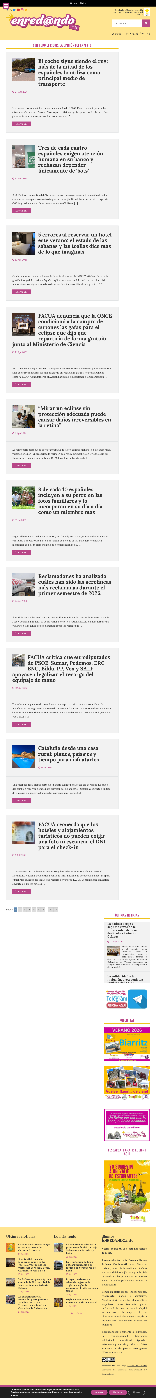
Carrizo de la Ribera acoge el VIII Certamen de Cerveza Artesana (34, 1247)
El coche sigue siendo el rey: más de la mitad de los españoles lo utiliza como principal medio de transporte (73, 72)
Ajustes (136, 1392)
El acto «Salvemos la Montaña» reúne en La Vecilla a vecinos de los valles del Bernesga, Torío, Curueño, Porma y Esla (34, 1265)
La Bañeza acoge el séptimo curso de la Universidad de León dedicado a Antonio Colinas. (34, 1283)
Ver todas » (76, 1313)
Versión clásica (78, 3)
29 (51, 909)
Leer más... (21, 123)
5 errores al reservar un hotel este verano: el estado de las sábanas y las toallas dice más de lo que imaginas (75, 243)
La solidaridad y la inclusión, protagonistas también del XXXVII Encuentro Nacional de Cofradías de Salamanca (125, 951)
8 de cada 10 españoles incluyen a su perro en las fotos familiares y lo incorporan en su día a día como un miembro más (70, 500)
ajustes (14, 1395)
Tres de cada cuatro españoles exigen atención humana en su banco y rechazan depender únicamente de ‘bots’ (70, 159)
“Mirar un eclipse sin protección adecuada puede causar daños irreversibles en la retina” (74, 416)
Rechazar (117, 1392)
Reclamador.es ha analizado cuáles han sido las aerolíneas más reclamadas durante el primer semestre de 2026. (74, 584)
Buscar (146, 23)
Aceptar (99, 1392)
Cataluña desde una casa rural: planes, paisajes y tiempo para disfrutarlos (68, 754)
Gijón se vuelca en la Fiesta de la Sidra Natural (81, 1301)
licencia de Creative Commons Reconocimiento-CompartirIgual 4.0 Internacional (124, 1370)
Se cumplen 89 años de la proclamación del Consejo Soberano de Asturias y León (81, 1249)
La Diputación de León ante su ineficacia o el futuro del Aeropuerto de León (81, 1266)
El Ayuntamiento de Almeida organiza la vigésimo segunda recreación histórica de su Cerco (82, 1285)
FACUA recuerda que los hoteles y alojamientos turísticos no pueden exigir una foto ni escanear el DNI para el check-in (72, 835)
